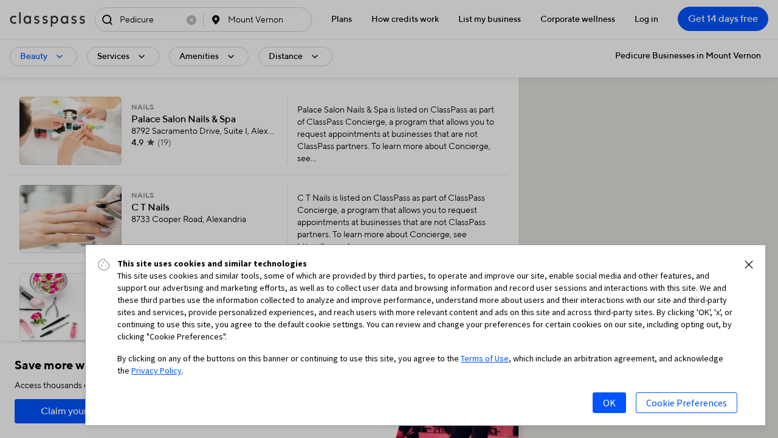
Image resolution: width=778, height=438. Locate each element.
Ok (609, 403)
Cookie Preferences (686, 403)
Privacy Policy (156, 370)
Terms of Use (485, 358)
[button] (749, 264)
